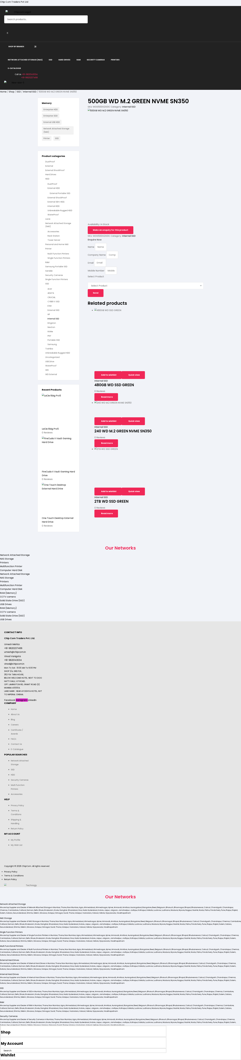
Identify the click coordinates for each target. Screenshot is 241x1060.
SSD (19, 91)
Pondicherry (215, 910)
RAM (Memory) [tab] (8, 593)
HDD (47, 178)
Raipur (229, 910)
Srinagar (59, 913)
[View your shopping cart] (5, 37)
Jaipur (107, 910)
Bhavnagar (179, 907)
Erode (56, 910)
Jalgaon (114, 910)
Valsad (95, 913)
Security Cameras (54, 275)
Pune (223, 910)
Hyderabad (92, 910)
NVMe (50, 331)
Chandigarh (216, 907)
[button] (120, 904)
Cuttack (22, 910)
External (49, 166)
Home (3, 91)
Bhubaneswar (197, 907)
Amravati (118, 907)
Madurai (174, 910)
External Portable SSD (60, 193)
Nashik (195, 910)
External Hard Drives (9, 960)
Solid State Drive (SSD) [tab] (12, 600)
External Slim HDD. (56, 201)
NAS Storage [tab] (7, 558)
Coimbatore (13, 910)
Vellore (102, 913)
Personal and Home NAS (56, 244)
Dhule (41, 910)
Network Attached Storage (13, 904)
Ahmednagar (102, 907)
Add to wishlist (108, 375)
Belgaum (161, 907)
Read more (107, 397)
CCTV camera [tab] (8, 596)
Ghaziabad (73, 910)
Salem (3, 913)
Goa (80, 910)
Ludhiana (166, 910)
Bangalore (146, 907)
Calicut (207, 907)
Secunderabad (19, 913)
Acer (50, 288)
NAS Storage (6, 918)
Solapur (51, 913)
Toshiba (49, 348)
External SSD (53, 310)
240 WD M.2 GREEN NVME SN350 (123, 431)
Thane (63, 907)
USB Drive (49, 361)
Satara (9, 913)
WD (47, 370)
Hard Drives (50, 174)
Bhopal (188, 907)
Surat (65, 913)
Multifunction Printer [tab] (11, 566)
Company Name (97, 254)
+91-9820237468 (29, 77)
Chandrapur (227, 907)
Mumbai (56, 907)
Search (84, 19)
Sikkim (36, 913)
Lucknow (157, 910)
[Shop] (2, 1028)
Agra (81, 907)
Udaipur (78, 913)
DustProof (50, 161)
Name (91, 247)
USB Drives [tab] (6, 604)
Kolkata (150, 910)
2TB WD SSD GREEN (111, 501)
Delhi (36, 910)
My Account (12, 1043)
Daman (30, 910)
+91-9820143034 (30, 74)
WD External (51, 374)
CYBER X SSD (54, 301)
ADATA (51, 293)
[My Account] (2, 1039)
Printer (47, 138)
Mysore (182, 910)
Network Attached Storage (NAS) (56, 130)
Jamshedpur (124, 910)
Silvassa (43, 913)
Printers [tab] (4, 562)
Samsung (52, 344)
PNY (49, 335)
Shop (11, 91)
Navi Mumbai (72, 907)
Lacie (47, 219)
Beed (154, 907)
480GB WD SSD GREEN (114, 384)
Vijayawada (110, 913)
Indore (100, 910)
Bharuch (169, 907)
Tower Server (54, 240)
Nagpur (188, 910)
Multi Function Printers (58, 253)
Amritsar (126, 907)
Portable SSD (54, 340)
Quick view (134, 375)
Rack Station (54, 235)
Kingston (52, 323)
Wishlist (7, 1055)
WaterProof (53, 214)
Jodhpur (134, 910)
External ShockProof (55, 170)
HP (49, 314)
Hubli (85, 910)
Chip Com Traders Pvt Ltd (14, 1)
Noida (201, 910)
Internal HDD (54, 206)
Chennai (3, 910)
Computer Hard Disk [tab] (11, 570)
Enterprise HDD (51, 109)
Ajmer (110, 907)
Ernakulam (48, 910)
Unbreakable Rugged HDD (60, 210)
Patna (207, 910)
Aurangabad (136, 907)
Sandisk (49, 270)
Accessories (53, 231)
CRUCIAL (52, 297)
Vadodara (86, 913)
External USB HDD (52, 122)
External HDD (54, 188)
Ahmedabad (89, 907)
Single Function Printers (59, 258)
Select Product (96, 276)
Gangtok (63, 910)
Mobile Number (96, 270)
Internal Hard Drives (9, 974)
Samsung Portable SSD (56, 266)
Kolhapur (142, 910)
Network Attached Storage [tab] (15, 555)
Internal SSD (29, 91)
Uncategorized (52, 357)
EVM (49, 305)
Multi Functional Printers (11, 946)
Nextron (51, 327)
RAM (47, 262)
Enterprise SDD (51, 115)
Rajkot (235, 910)
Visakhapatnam (124, 913)
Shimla (30, 913)
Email (91, 262)
